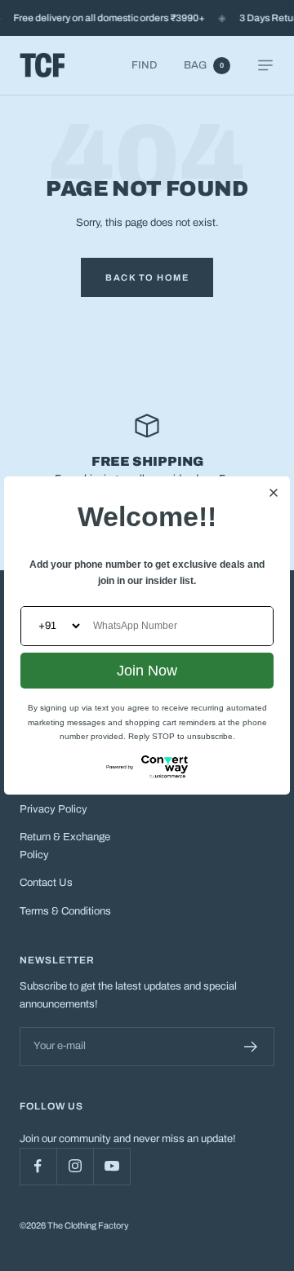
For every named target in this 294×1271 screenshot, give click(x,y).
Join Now (147, 670)
